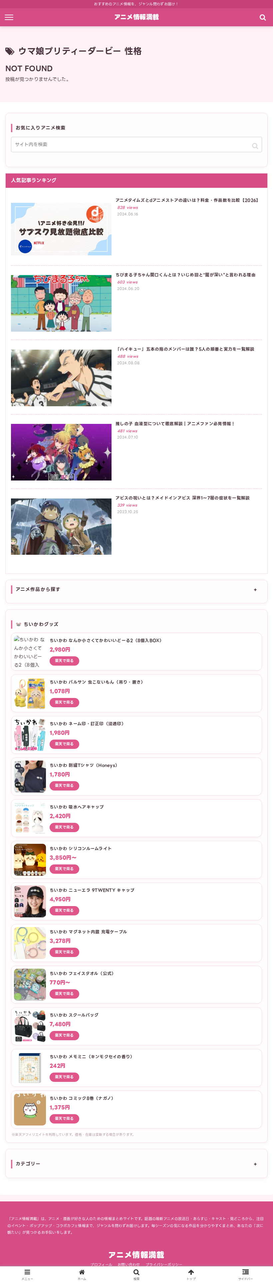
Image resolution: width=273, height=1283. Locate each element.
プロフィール (101, 1265)
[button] (255, 146)
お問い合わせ (129, 1265)
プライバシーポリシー (164, 1265)
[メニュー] (10, 17)
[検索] (262, 17)
